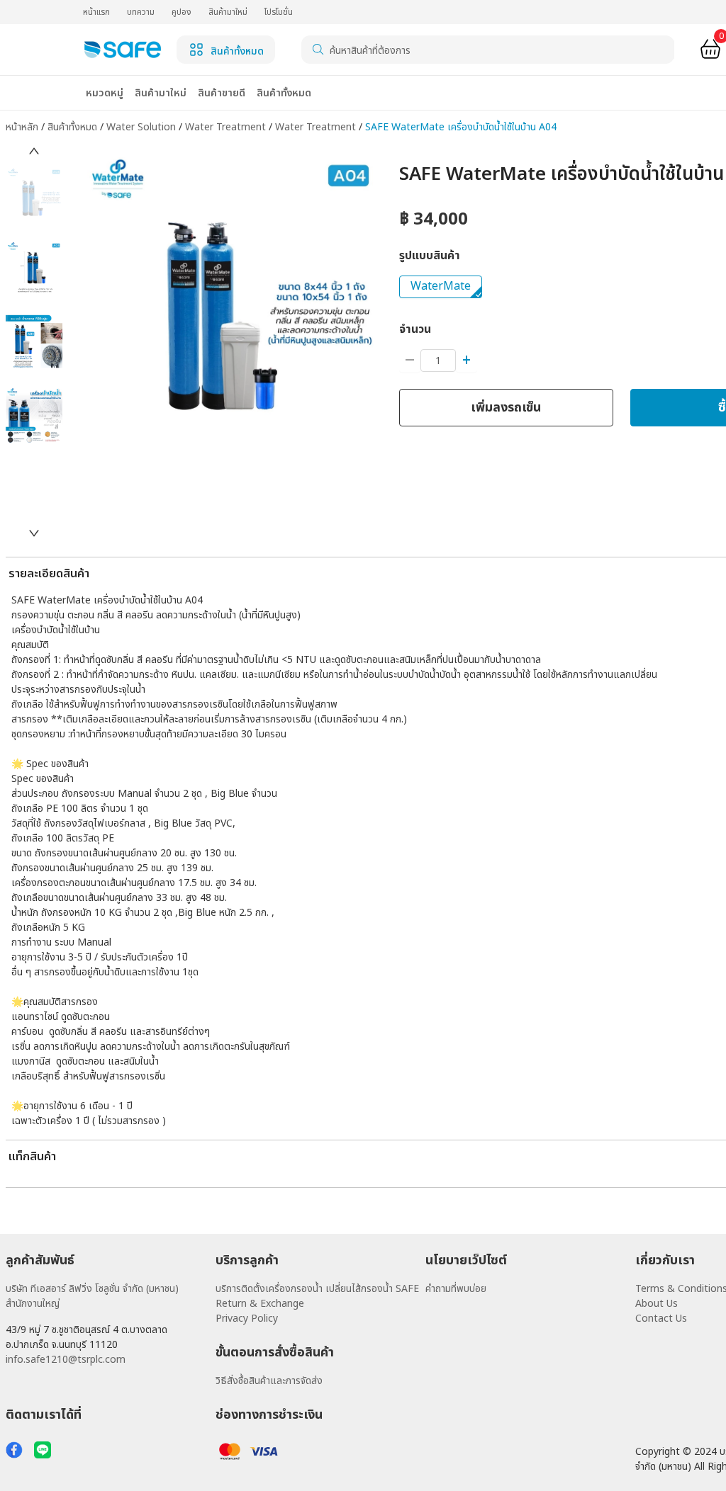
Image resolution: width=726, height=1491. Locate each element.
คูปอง (181, 12)
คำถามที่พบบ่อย (455, 1288)
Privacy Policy (247, 1318)
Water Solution (142, 127)
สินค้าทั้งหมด (74, 127)
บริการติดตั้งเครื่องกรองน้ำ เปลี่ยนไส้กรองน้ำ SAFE (317, 1288)
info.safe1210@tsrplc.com (65, 1359)
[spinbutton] (438, 360)
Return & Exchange (260, 1303)
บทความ (141, 12)
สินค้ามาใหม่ (227, 12)
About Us (656, 1303)
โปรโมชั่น (278, 12)
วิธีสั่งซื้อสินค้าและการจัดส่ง (269, 1380)
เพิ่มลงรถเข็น (506, 407)
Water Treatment (227, 127)
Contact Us (661, 1318)
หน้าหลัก (22, 127)
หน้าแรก (96, 12)
